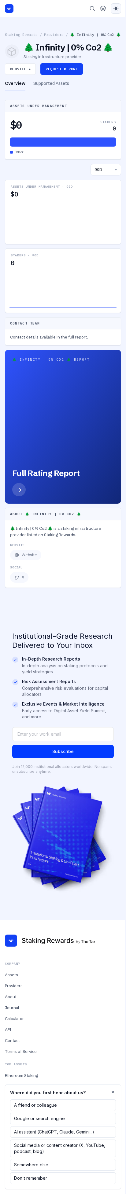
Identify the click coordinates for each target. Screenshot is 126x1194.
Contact (12, 1040)
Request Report (62, 69)
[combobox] (106, 169)
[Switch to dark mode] (116, 8)
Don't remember (30, 1178)
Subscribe (63, 751)
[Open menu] (103, 8)
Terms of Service (21, 1051)
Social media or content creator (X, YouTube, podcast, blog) (59, 1148)
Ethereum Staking (21, 1075)
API (8, 1029)
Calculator (14, 1018)
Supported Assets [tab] (51, 83)
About (11, 996)
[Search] (92, 8)
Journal (12, 1007)
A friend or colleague (35, 1105)
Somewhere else (31, 1164)
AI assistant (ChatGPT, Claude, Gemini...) (54, 1131)
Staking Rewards (21, 34)
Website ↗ (20, 69)
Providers (54, 34)
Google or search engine (39, 1118)
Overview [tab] (15, 83)
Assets (11, 974)
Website (29, 555)
